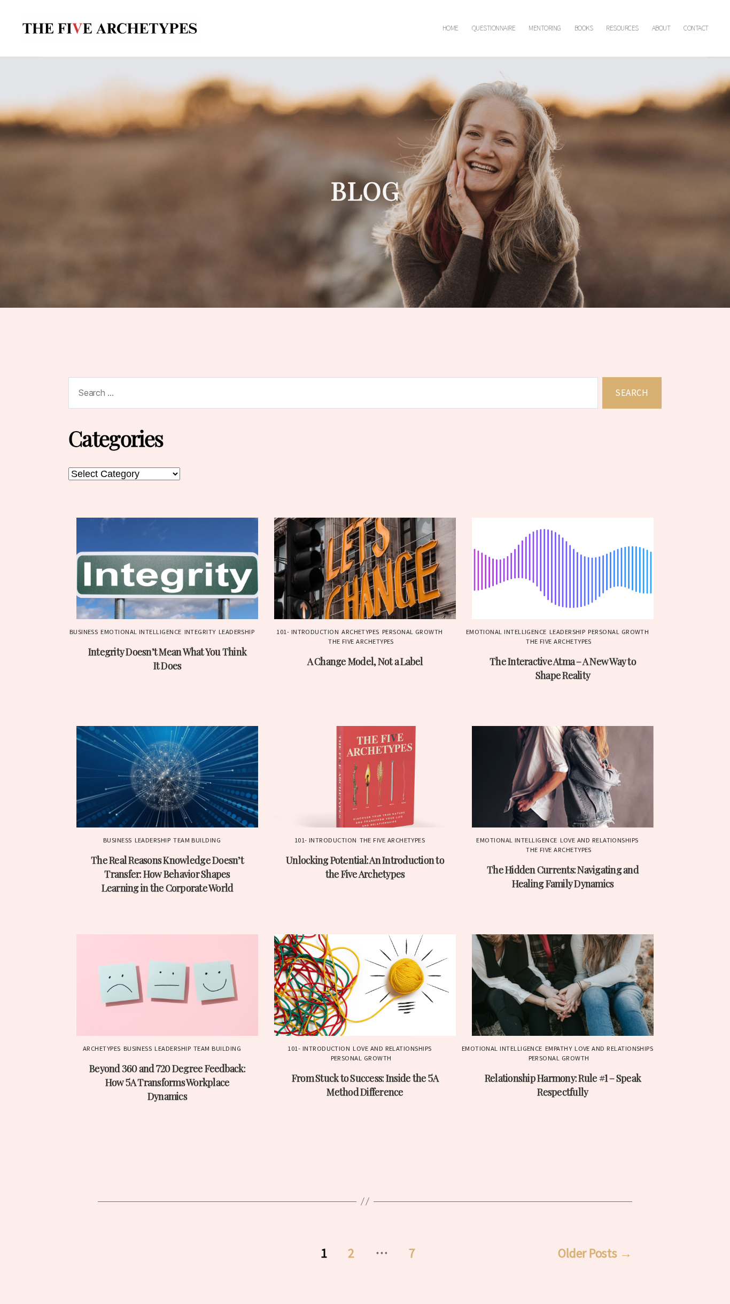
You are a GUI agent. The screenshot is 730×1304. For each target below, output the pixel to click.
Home (450, 28)
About (661, 28)
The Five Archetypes (361, 641)
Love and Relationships (599, 840)
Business (83, 632)
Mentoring (545, 28)
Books (583, 28)
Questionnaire (494, 28)
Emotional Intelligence (140, 632)
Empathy (558, 1049)
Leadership (237, 632)
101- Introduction (307, 632)
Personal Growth (412, 632)
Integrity (200, 632)
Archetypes (360, 632)
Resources (622, 28)
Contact (696, 28)
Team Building (197, 840)
